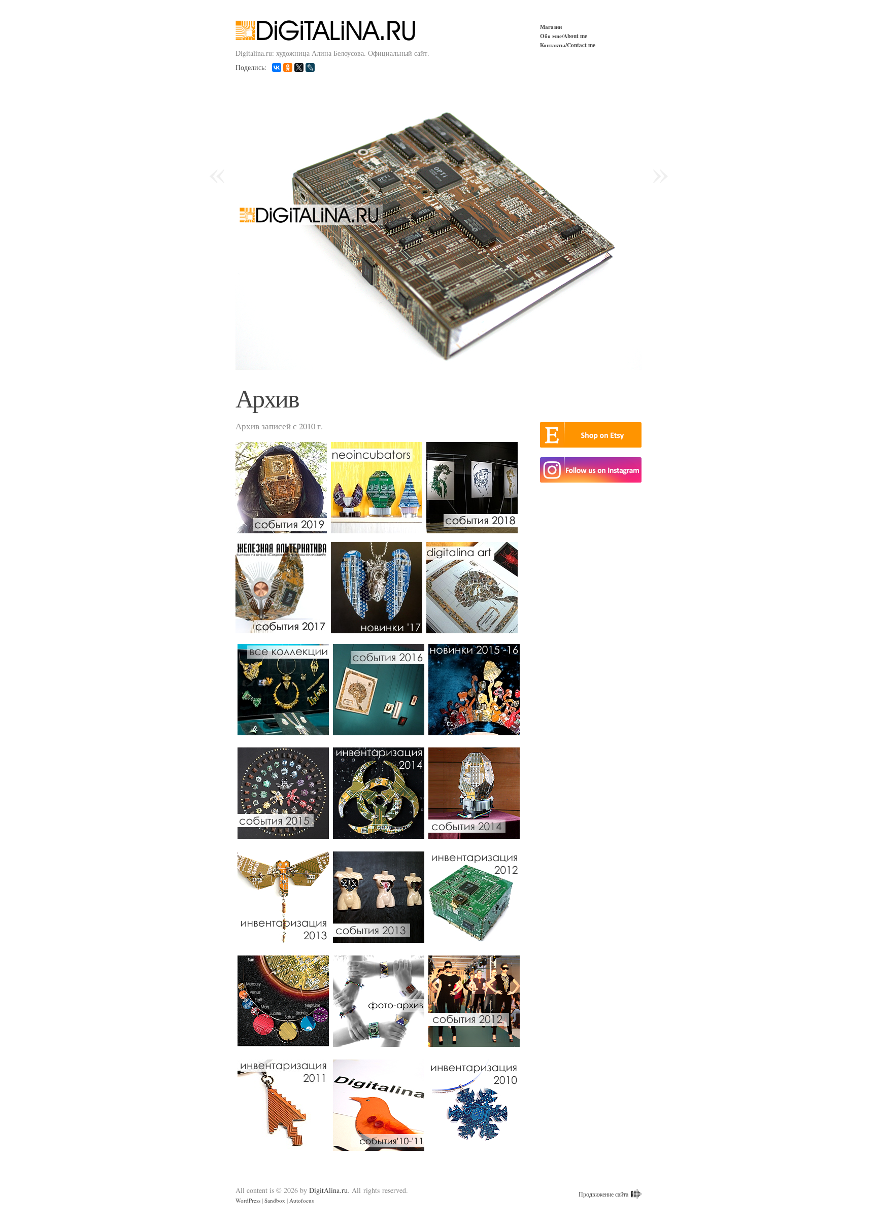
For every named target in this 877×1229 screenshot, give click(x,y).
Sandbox (274, 1200)
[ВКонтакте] (276, 67)
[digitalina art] (474, 587)
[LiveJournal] (310, 67)
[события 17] (283, 587)
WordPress (247, 1200)
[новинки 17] (378, 587)
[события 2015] (283, 793)
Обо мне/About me (563, 35)
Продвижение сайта (603, 1194)
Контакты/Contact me (567, 45)
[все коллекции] (283, 689)
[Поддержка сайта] (635, 1194)
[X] (298, 67)
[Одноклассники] (287, 67)
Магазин (551, 26)
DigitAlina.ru (328, 1190)
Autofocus (301, 1200)
